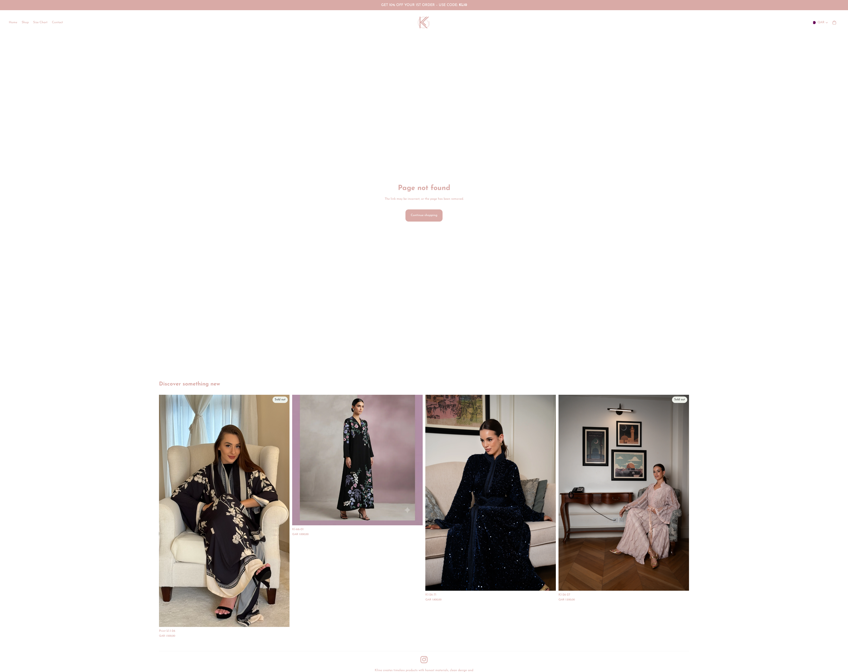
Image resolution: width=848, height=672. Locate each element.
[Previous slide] (432, 493)
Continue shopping (424, 215)
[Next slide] (549, 493)
